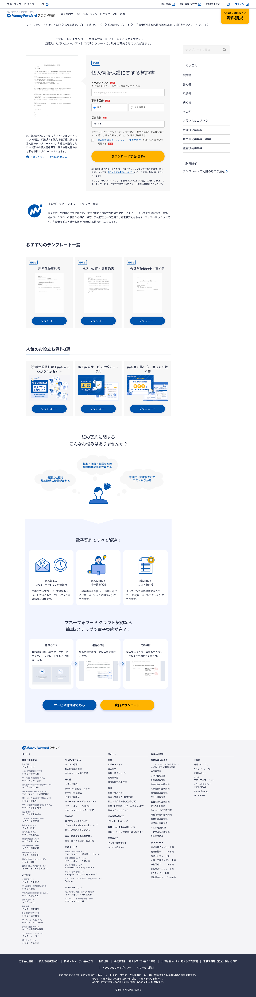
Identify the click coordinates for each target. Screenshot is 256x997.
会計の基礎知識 (158, 780)
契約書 (187, 75)
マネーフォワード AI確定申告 (35, 792)
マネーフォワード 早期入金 (77, 859)
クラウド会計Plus (32, 772)
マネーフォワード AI (79, 900)
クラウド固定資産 (31, 840)
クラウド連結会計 (30, 853)
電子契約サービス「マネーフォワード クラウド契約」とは (93, 14)
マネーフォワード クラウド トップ (25, 4)
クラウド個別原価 (31, 847)
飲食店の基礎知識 (159, 818)
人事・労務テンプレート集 (163, 860)
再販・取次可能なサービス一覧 (79, 840)
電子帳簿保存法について (76, 821)
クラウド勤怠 (34, 887)
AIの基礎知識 (157, 836)
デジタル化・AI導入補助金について (81, 825)
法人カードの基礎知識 (161, 810)
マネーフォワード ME (204, 778)
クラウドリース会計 (33, 779)
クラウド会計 (28, 765)
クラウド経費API (116, 847)
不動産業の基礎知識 (160, 831)
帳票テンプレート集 (160, 855)
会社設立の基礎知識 (160, 801)
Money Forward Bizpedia (165, 765)
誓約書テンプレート (119, 24)
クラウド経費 (29, 826)
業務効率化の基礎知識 (161, 814)
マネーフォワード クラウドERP (79, 810)
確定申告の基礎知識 (160, 784)
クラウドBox (34, 860)
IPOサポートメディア (118, 821)
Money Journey (201, 791)
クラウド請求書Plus (31, 813)
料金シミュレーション (118, 810)
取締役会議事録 (192, 130)
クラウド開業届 (72, 797)
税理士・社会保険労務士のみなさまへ (125, 832)
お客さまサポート (215, 4)
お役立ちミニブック (195, 120)
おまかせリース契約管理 (76, 773)
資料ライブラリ (201, 764)
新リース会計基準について (77, 829)
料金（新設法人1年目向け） (121, 797)
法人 (99, 107)
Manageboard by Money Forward (81, 873)
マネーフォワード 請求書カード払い (82, 852)
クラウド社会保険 (31, 914)
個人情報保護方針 (49, 961)
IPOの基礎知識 (158, 806)
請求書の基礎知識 (159, 792)
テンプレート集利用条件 (128, 140)
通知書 (187, 102)
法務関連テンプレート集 (162, 864)
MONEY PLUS (202, 785)
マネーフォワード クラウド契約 (43, 24)
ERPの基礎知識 (158, 775)
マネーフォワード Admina (77, 805)
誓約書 (187, 84)
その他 (187, 111)
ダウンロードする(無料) (128, 156)
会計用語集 (156, 771)
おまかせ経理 (71, 764)
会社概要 (166, 4)
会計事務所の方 (188, 4)
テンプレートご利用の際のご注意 (204, 171)
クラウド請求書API (117, 843)
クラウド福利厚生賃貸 (32, 928)
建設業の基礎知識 (159, 823)
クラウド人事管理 (30, 880)
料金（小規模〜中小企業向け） (122, 801)
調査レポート (200, 773)
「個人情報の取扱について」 (121, 172)
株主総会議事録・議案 (197, 139)
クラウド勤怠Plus (35, 894)
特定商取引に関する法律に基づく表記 (135, 961)
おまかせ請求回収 (73, 768)
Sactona (83, 880)
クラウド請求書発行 (37, 806)
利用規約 (103, 961)
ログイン (239, 4)
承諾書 (187, 93)
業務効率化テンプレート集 (163, 877)
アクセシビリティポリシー (116, 967)
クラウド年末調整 (30, 907)
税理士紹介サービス (117, 773)
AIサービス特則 (145, 967)
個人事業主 (140, 107)
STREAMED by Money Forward (79, 866)
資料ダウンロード (127, 705)
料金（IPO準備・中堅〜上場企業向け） (126, 805)
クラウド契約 (71, 784)
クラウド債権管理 (33, 820)
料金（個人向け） (116, 792)
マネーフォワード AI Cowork (79, 893)
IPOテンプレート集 (160, 873)
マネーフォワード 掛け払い (35, 867)
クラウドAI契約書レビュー (77, 788)
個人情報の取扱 (106, 140)
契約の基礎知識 (158, 797)
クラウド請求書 (37, 799)
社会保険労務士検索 (117, 781)
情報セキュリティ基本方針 (78, 961)
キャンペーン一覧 (202, 768)
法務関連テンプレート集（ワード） (84, 24)
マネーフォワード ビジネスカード (81, 801)
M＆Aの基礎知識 (158, 827)
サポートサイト (115, 764)
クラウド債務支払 (30, 833)
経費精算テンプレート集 (162, 851)
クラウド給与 (28, 901)
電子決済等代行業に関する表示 (220, 961)
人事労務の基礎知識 (160, 788)
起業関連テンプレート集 (162, 868)
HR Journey (199, 795)
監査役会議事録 (192, 148)
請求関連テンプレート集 (162, 847)
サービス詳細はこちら (69, 705)
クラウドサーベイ (32, 934)
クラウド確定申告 (37, 786)
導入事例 (112, 768)
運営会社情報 (26, 961)
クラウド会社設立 (73, 792)
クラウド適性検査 (30, 941)
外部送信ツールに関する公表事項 (179, 961)
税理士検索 (113, 777)
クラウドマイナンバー (32, 921)
